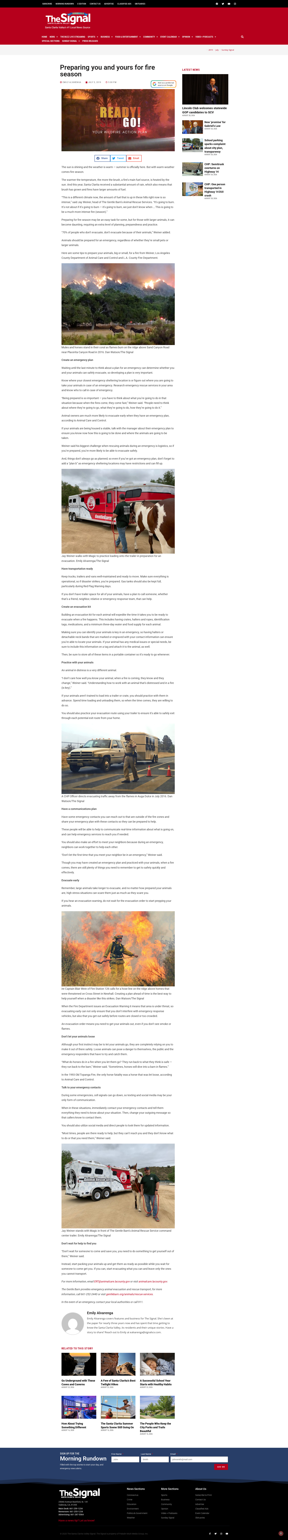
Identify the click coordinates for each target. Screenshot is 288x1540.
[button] (242, 37)
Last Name (146, 1454)
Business (105, 36)
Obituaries (140, 4)
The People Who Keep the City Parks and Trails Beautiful (155, 1427)
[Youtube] (229, 3)
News (52, 36)
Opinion (186, 36)
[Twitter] (223, 3)
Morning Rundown (65, 4)
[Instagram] (235, 3)
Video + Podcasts (204, 36)
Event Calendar (168, 36)
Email (173, 1454)
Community (149, 36)
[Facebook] (217, 3)
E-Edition (81, 4)
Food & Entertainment (126, 36)
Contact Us (95, 4)
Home (44, 36)
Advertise (109, 4)
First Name (116, 1454)
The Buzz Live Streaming (72, 36)
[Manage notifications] (281, 1533)
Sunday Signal (69, 41)
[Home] (205, 50)
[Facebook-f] (210, 1534)
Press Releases (90, 41)
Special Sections (51, 41)
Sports (91, 36)
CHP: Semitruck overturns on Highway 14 (214, 168)
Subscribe (47, 4)
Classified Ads (124, 4)
